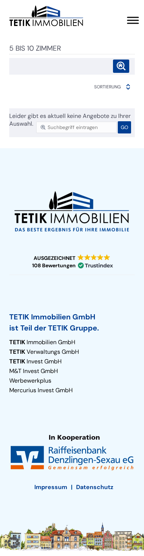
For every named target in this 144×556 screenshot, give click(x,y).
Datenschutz (94, 487)
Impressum (50, 487)
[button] (72, 262)
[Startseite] (46, 16)
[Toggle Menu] (133, 20)
